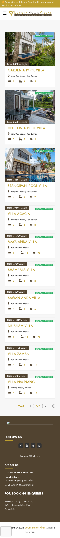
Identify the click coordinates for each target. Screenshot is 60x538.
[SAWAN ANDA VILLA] (30, 292)
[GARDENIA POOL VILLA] (30, 49)
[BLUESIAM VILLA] (30, 320)
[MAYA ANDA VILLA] (30, 236)
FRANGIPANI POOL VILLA (27, 186)
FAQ (6, 505)
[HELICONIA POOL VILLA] (30, 107)
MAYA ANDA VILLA (22, 242)
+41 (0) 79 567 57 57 (23, 502)
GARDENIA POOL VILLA (26, 70)
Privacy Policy (10, 509)
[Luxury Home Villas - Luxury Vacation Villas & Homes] (30, 13)
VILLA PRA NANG (21, 382)
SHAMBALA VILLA (21, 270)
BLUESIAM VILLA (20, 326)
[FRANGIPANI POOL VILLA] (30, 165)
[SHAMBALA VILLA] (30, 264)
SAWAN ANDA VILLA (24, 298)
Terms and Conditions (21, 505)
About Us (11, 465)
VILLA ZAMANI (19, 354)
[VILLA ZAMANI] (30, 348)
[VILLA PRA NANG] (30, 376)
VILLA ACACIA (19, 214)
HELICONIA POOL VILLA (26, 128)
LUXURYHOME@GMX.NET (22, 485)
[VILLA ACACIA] (30, 208)
